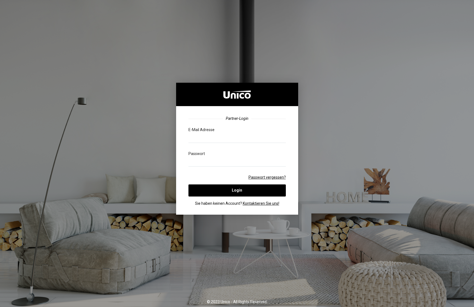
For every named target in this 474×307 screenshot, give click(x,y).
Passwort (196, 153)
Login (237, 190)
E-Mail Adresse (201, 130)
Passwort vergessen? (267, 177)
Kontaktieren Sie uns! (261, 203)
